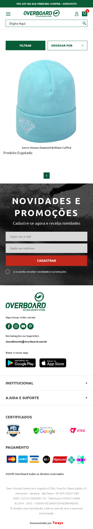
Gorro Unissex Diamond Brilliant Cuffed (46, 148)
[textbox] (46, 23)
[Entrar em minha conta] (77, 13)
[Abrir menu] (8, 13)
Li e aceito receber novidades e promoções (39, 271)
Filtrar (25, 45)
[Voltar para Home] (42, 12)
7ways (57, 522)
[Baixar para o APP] (23, 363)
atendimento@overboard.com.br (26, 341)
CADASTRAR (46, 260)
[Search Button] (84, 23)
